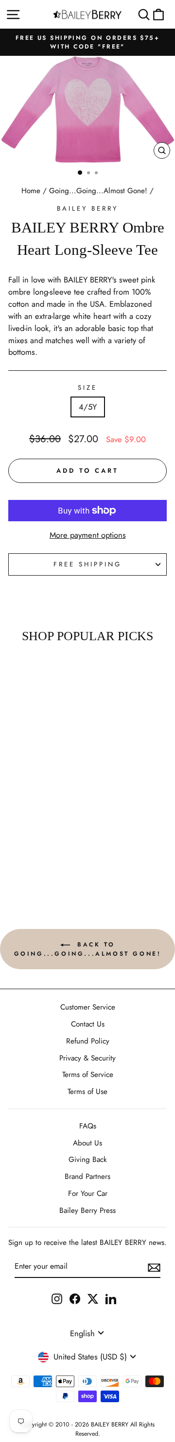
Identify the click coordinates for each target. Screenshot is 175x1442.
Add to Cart (30, 869)
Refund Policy (87, 1041)
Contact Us (88, 1024)
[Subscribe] (154, 1266)
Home (30, 190)
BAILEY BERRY (87, 208)
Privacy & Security (87, 1058)
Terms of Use (87, 1091)
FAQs (87, 1126)
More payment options (88, 535)
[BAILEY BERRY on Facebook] (75, 1298)
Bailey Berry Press (87, 1210)
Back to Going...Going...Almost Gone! (87, 949)
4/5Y (88, 407)
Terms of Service (87, 1074)
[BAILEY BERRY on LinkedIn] (110, 1298)
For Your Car (87, 1193)
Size (87, 387)
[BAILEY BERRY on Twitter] (93, 1298)
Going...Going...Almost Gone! (98, 190)
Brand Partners (87, 1176)
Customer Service (87, 1007)
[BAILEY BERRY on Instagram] (57, 1298)
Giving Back (88, 1159)
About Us (87, 1143)
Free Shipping (87, 564)
